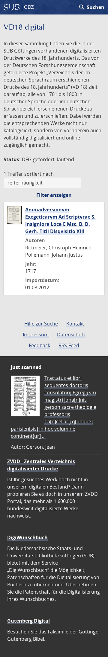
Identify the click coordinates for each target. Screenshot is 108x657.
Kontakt (75, 323)
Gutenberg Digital (28, 620)
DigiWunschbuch (27, 537)
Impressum (36, 334)
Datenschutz (71, 334)
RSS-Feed (68, 345)
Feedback (39, 345)
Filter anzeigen (54, 195)
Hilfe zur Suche (41, 323)
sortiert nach (39, 174)
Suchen (91, 7)
